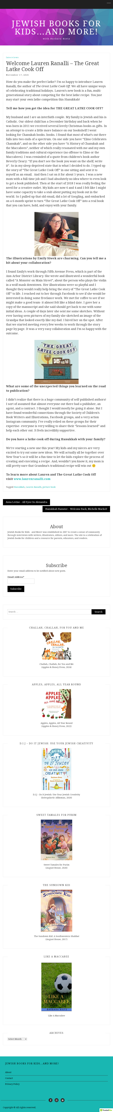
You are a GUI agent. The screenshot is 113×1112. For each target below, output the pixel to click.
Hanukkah (19, 487)
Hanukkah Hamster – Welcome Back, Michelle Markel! (76, 509)
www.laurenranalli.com (32, 479)
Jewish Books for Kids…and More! (56, 27)
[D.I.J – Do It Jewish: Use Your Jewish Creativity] (56, 769)
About (8, 1072)
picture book (49, 487)
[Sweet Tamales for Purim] (56, 840)
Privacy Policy (12, 1084)
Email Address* (16, 577)
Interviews (12, 57)
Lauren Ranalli (33, 487)
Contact (9, 1078)
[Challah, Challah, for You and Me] (56, 646)
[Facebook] (51, 1100)
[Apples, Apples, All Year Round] (56, 704)
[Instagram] (57, 1100)
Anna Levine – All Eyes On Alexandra (26, 502)
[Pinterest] (63, 1100)
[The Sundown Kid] (56, 911)
